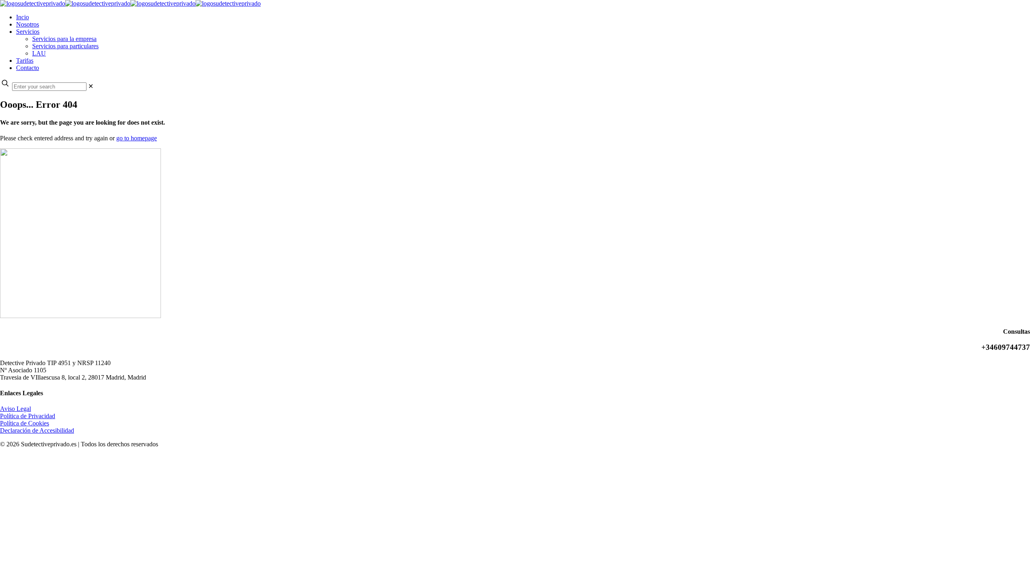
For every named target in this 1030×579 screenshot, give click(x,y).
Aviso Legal (15, 408)
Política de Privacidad (27, 416)
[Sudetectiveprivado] (130, 3)
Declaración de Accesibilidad (37, 430)
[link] (90, 86)
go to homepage (136, 138)
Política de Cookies (24, 423)
